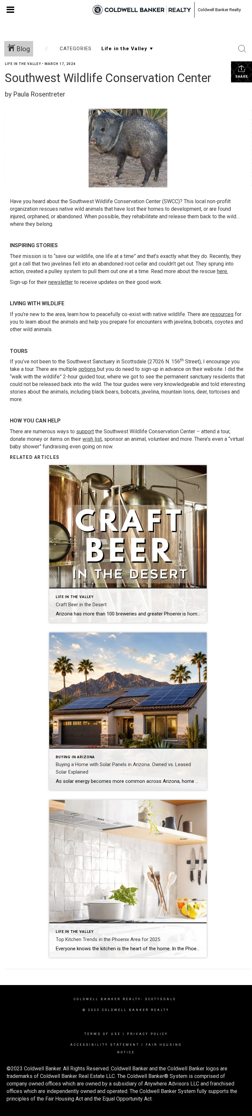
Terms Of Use (102, 1034)
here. (222, 271)
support (85, 431)
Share (241, 76)
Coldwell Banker (97, 999)
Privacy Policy (147, 1034)
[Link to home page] (142, 10)
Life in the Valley (23, 64)
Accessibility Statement (104, 1044)
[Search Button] (242, 49)
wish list (92, 439)
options (87, 369)
